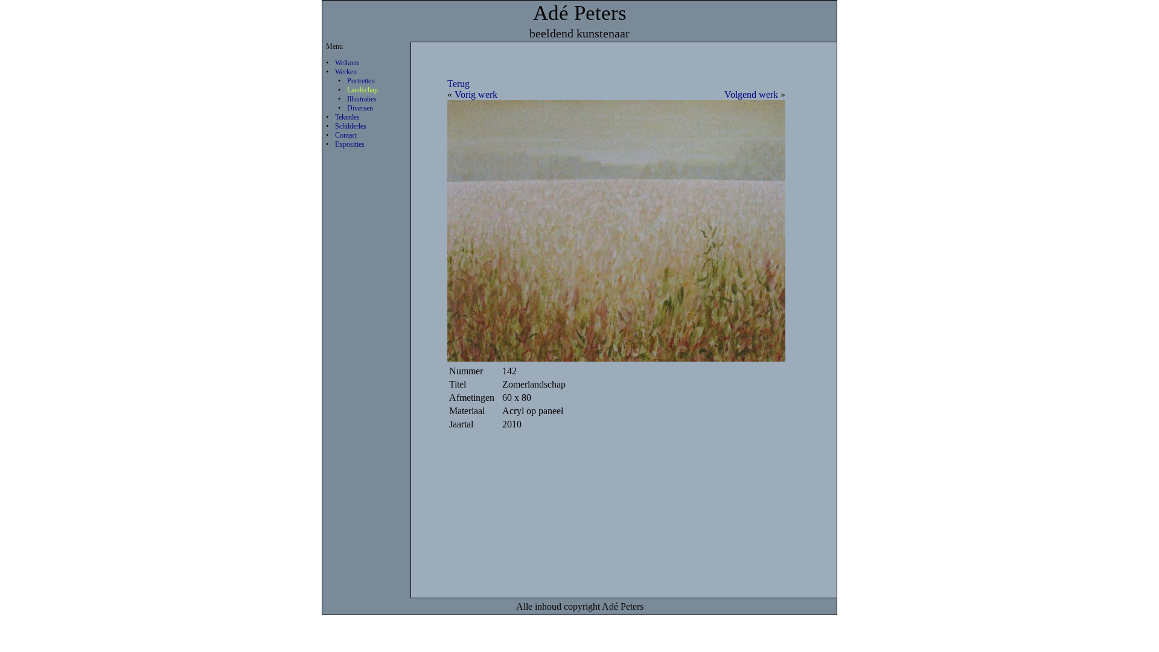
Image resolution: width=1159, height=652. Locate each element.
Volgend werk (751, 94)
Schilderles (350, 126)
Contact (346, 135)
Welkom (347, 63)
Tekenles (347, 117)
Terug (458, 83)
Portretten (361, 81)
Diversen (360, 108)
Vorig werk (476, 94)
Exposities (350, 144)
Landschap (362, 90)
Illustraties (362, 99)
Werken (346, 72)
